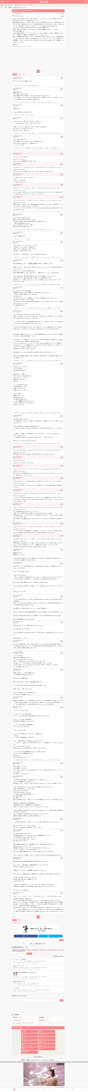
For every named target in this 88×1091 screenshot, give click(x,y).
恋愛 (1, 4)
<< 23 (15, 308)
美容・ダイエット (24, 4)
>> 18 (15, 538)
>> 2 (14, 167)
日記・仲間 (43, 1045)
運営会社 (23, 1059)
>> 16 (15, 507)
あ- (60, 13)
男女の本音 (43, 1020)
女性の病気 (43, 1041)
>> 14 (15, 481)
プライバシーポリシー (35, 1059)
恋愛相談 (17, 1017)
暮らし (12, 4)
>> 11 (15, 450)
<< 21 (15, 257)
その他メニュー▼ (16, 922)
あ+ (63, 13)
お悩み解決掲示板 (25, 1052)
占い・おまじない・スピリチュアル (23, 1023)
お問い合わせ (52, 1059)
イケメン (17, 44)
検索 (86, 2)
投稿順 (15, 74)
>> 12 (15, 460)
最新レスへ (14, 1090)
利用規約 (28, 1059)
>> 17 (15, 526)
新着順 (19, 74)
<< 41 (15, 759)
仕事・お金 (17, 4)
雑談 (24, 1048)
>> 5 (14, 200)
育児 (5, 4)
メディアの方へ (45, 1059)
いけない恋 (17, 1020)
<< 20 (15, 238)
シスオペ (43, 1048)
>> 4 (14, 188)
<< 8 (15, 114)
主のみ (24, 74)
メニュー (2, 2)
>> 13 (15, 469)
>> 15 (15, 493)
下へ (73, 1090)
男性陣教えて (44, 1017)
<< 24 (15, 360)
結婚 (8, 4)
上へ (44, 1090)
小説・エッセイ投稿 (28, 1045)
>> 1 (14, 156)
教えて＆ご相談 (44, 1034)
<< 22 (15, 284)
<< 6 (15, 85)
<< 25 (15, 412)
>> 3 (14, 177)
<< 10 (15, 147)
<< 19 (15, 229)
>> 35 (15, 896)
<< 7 (15, 102)
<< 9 (15, 133)
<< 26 (15, 443)
